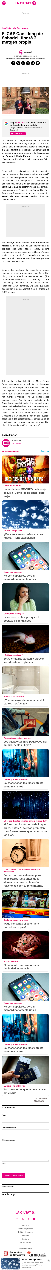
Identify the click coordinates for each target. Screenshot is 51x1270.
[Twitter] (18, 63)
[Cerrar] (48, 1260)
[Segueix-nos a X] (22, 1219)
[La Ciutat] (25, 3)
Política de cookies (25, 1232)
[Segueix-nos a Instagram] (28, 1219)
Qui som (25, 1236)
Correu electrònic (9, 1127)
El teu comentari (8, 1140)
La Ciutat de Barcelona (15, 28)
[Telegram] (33, 63)
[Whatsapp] (28, 63)
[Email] (38, 63)
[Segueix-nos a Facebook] (17, 1219)
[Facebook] (13, 63)
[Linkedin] (23, 63)
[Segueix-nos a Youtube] (33, 1219)
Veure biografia (16, 443)
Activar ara (16, 134)
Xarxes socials (25, 1242)
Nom (4, 1115)
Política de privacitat (25, 1229)
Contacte (25, 1239)
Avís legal (25, 1225)
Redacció (28, 52)
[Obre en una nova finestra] (14, 1253)
